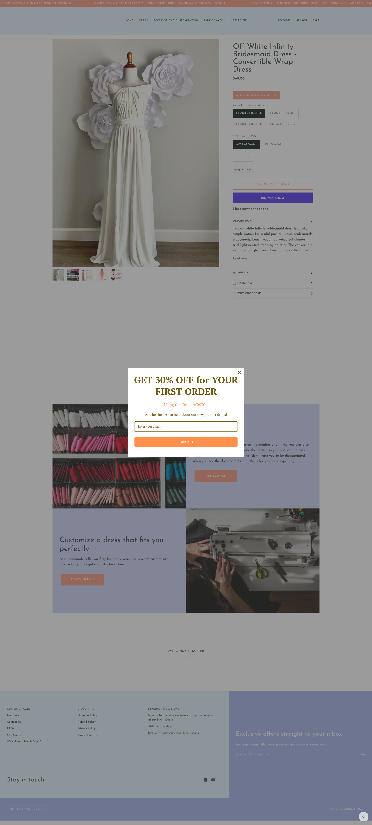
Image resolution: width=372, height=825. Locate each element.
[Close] (239, 372)
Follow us (186, 442)
